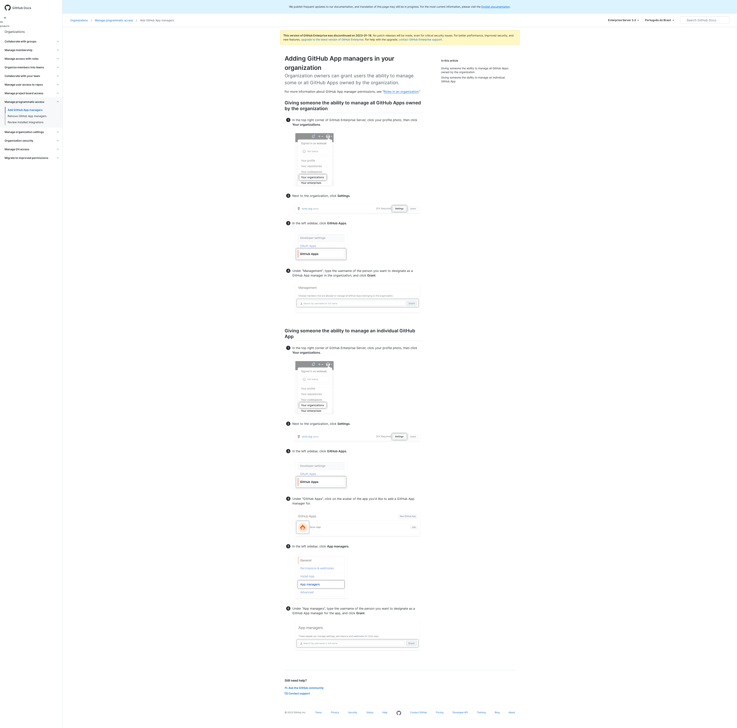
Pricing (439, 712)
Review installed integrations (25, 122)
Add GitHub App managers (25, 109)
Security (352, 712)
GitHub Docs (21, 8)
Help (384, 712)
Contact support (299, 693)
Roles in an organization (401, 91)
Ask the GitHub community (306, 687)
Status (369, 712)
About (512, 712)
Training (481, 712)
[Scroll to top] (728, 719)
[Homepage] (399, 713)
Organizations (15, 32)
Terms (318, 712)
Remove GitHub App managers (27, 116)
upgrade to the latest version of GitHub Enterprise (332, 39)
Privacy (335, 712)
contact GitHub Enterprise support (420, 39)
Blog (497, 712)
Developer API (460, 712)
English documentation (495, 6)
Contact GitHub (418, 712)
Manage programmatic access (116, 20)
